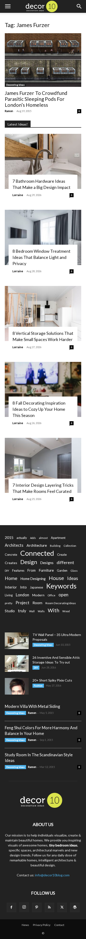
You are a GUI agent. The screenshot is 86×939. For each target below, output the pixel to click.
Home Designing (33, 579)
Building (55, 545)
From (31, 570)
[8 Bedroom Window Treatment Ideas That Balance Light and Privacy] (43, 237)
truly (22, 610)
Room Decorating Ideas (60, 603)
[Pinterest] (37, 907)
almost (43, 538)
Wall (32, 611)
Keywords (61, 586)
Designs (47, 562)
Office (51, 595)
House (56, 577)
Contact (59, 925)
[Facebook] (11, 907)
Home (11, 578)
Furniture (46, 570)
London (22, 594)
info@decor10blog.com (52, 875)
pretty (8, 603)
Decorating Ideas (15, 84)
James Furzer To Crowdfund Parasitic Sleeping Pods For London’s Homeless (36, 99)
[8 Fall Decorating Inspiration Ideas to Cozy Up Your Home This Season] (43, 389)
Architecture (37, 545)
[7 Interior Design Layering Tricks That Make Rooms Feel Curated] (43, 465)
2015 (9, 537)
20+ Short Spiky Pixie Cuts (52, 680)
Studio (10, 611)
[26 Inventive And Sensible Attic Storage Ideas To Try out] (17, 663)
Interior (11, 587)
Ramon (9, 110)
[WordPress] (75, 907)
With (53, 610)
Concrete (11, 554)
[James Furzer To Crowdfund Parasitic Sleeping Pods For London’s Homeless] (43, 60)
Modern (38, 595)
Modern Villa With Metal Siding (32, 706)
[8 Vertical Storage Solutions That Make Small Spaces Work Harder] (43, 313)
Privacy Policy (41, 925)
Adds (33, 537)
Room (37, 603)
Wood (66, 611)
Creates (11, 563)
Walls (41, 611)
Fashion (38, 685)
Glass (74, 570)
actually (21, 538)
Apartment (58, 538)
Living (9, 595)
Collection (70, 545)
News (25, 925)
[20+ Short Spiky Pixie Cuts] (17, 686)
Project (22, 602)
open (63, 594)
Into (23, 587)
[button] (7, 6)
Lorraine (17, 194)
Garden (62, 570)
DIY (7, 570)
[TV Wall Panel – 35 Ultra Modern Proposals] (17, 640)
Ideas (72, 578)
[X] (62, 907)
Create (62, 554)
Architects (14, 545)
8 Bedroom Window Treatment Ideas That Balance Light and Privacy (41, 257)
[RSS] (49, 907)
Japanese (36, 587)
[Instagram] (24, 907)
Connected (37, 553)
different (65, 562)
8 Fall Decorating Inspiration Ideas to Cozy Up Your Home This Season (38, 409)
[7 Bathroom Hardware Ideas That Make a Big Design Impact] (43, 161)
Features (18, 570)
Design (28, 562)
